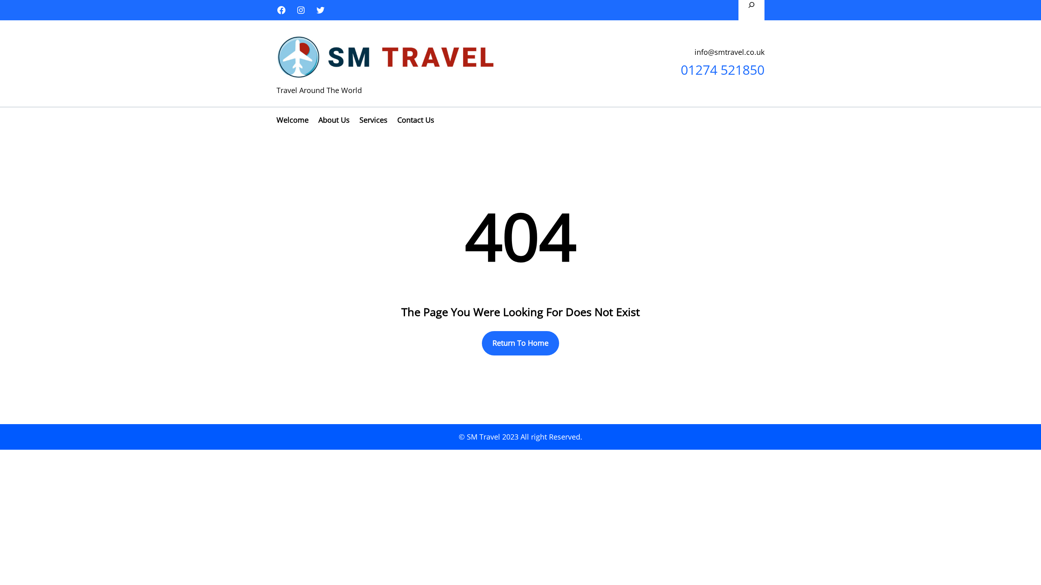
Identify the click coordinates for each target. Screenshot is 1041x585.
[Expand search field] (751, 10)
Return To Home (520, 343)
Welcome (293, 120)
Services (373, 120)
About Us (334, 120)
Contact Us (415, 120)
